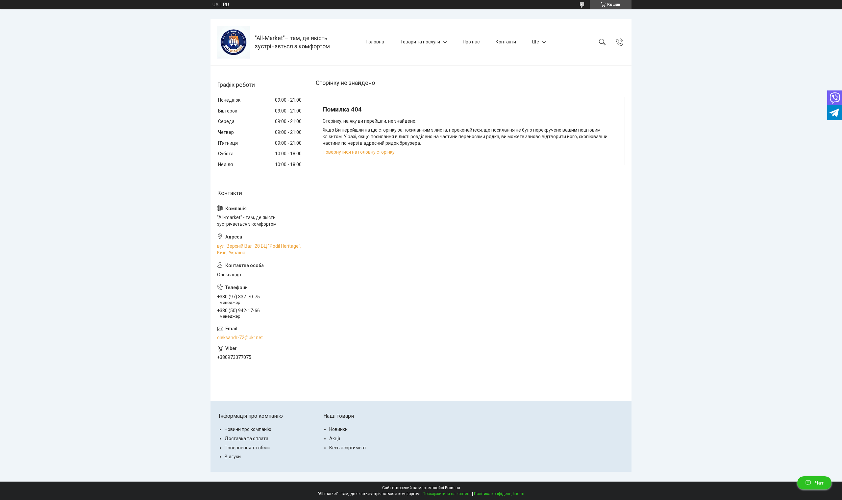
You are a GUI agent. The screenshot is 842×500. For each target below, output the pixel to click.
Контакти (506, 41)
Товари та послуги (420, 41)
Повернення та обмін (247, 447)
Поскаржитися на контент (447, 493)
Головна (375, 41)
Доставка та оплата (246, 438)
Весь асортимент (347, 447)
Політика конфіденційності (499, 493)
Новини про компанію (248, 429)
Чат (819, 483)
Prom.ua (452, 488)
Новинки (338, 429)
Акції (334, 438)
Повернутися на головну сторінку (359, 152)
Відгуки (233, 456)
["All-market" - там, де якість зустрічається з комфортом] (233, 42)
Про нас (471, 41)
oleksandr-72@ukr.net (240, 337)
